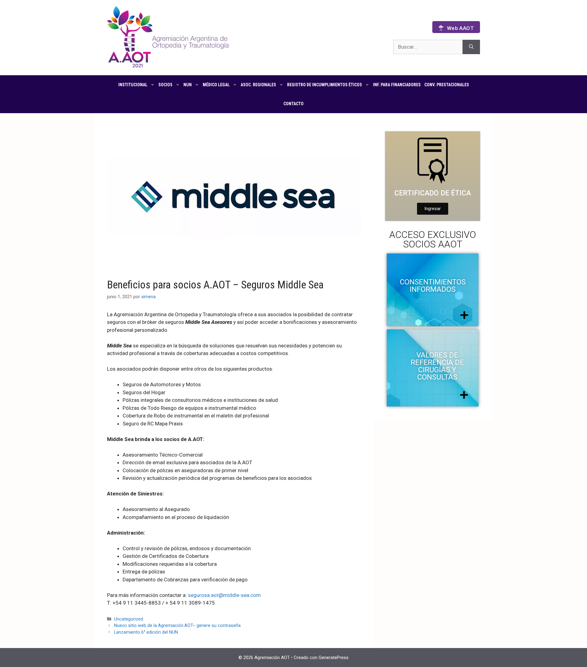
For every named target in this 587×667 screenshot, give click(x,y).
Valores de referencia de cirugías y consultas (437, 366)
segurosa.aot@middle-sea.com (224, 595)
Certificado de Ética (432, 193)
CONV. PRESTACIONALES (446, 84)
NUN (187, 84)
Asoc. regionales (258, 84)
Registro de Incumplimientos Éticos (324, 84)
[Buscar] (471, 47)
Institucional (132, 84)
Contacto (293, 103)
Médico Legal (216, 84)
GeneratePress (334, 657)
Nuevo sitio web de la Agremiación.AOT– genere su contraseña (177, 625)
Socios (165, 84)
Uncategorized (128, 619)
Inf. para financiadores (397, 84)
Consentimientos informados (433, 286)
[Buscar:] (428, 47)
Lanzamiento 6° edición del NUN (146, 632)
